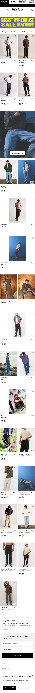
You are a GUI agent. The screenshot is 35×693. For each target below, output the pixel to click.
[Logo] (17, 10)
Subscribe (17, 655)
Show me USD (9, 688)
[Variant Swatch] (20, 65)
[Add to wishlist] (15, 36)
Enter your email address (10, 644)
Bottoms (8, 15)
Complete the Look (17, 153)
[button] (4, 2)
